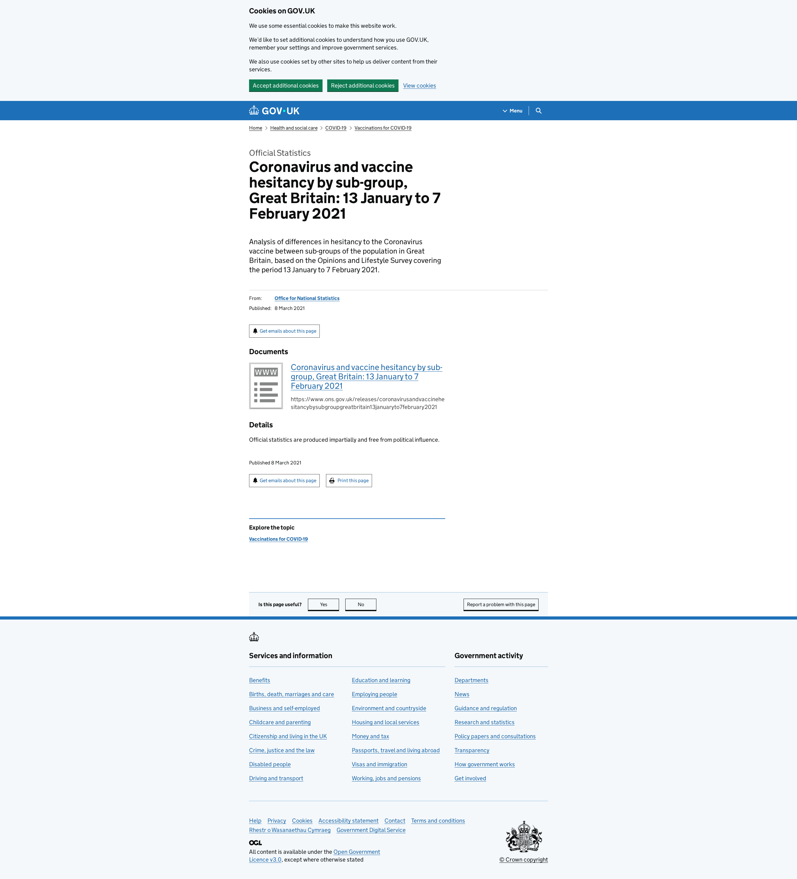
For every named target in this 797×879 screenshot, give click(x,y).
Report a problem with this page (501, 604)
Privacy (276, 820)
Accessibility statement (348, 820)
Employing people (374, 694)
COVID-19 (336, 128)
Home (255, 128)
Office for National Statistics (307, 298)
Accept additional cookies (286, 85)
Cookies (302, 820)
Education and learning (381, 680)
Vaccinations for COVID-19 (383, 128)
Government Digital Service (371, 830)
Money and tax (370, 736)
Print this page (353, 480)
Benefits (259, 680)
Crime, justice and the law (282, 750)
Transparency (472, 750)
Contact (394, 820)
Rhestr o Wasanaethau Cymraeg (290, 830)
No (367, 604)
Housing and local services (385, 722)
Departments (471, 680)
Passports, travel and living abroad (396, 750)
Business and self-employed (284, 708)
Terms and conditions (438, 820)
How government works (485, 764)
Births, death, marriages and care (291, 694)
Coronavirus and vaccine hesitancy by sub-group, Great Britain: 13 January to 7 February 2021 (366, 376)
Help (255, 820)
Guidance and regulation (486, 708)
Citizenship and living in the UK (288, 736)
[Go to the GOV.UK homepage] (274, 110)
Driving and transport (276, 778)
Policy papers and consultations (495, 736)
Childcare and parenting (280, 722)
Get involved (470, 778)
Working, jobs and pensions (386, 778)
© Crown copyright (523, 859)
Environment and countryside (389, 708)
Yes (329, 604)
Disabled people (270, 764)
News (462, 694)
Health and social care (294, 128)
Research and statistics (485, 722)
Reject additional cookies (363, 85)
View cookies (419, 85)
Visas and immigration (379, 764)
